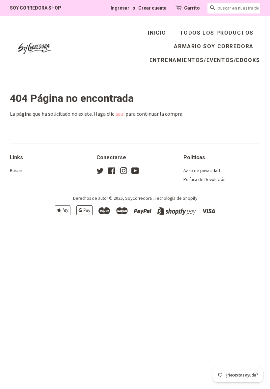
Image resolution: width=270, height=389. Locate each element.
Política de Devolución (204, 179)
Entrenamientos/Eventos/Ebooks (204, 60)
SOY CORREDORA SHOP (35, 8)
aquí (119, 113)
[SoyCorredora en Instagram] (123, 172)
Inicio (157, 33)
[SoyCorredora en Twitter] (100, 172)
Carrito (192, 8)
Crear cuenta (152, 8)
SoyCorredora (139, 198)
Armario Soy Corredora (214, 46)
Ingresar (120, 8)
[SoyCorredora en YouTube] (135, 172)
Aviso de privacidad (201, 170)
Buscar (16, 170)
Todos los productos (217, 33)
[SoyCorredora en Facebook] (112, 172)
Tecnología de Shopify (176, 198)
